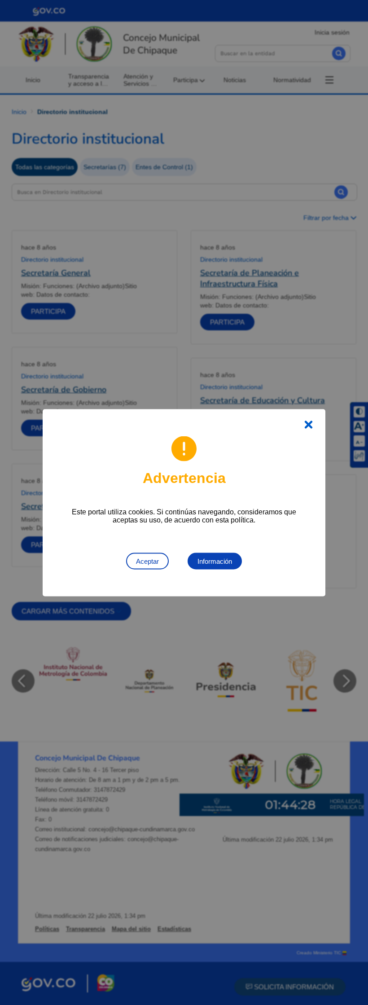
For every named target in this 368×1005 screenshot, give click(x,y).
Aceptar (147, 561)
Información (214, 561)
